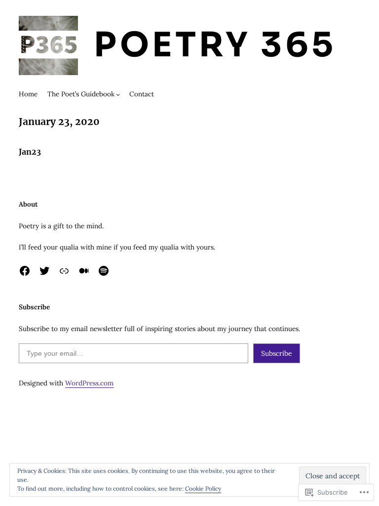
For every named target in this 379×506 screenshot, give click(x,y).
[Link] (64, 271)
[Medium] (84, 271)
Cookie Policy (203, 488)
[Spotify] (104, 271)
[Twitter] (44, 271)
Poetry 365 (215, 45)
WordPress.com (89, 383)
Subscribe (276, 353)
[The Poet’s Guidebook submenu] (118, 94)
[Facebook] (25, 271)
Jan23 (30, 152)
